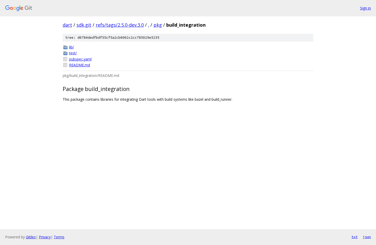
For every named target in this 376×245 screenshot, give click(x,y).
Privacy (45, 236)
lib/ (71, 47)
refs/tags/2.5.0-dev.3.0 (120, 25)
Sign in (365, 8)
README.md (79, 65)
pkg (157, 25)
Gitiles (31, 236)
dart (67, 25)
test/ (73, 52)
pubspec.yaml (80, 59)
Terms (59, 236)
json (367, 236)
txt (354, 236)
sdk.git (83, 25)
